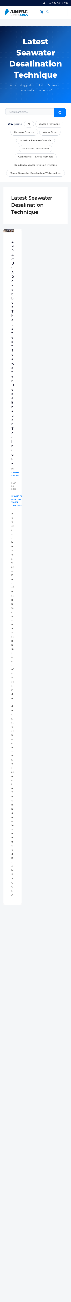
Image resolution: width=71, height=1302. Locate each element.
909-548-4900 (60, 3)
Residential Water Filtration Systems (35, 165)
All (29, 123)
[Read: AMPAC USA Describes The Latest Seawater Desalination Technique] (8, 230)
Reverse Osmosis (24, 132)
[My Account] (44, 3)
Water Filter (50, 132)
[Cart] (42, 12)
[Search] (47, 12)
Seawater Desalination (35, 148)
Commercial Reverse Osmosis (35, 156)
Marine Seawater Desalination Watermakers (35, 173)
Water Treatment (49, 123)
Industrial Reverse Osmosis (35, 140)
